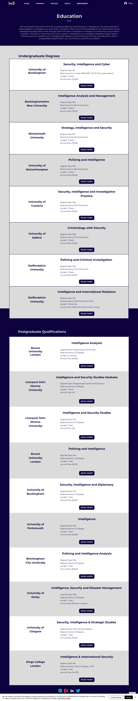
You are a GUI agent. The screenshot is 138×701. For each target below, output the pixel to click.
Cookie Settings (116, 697)
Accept (128, 697)
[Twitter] (78, 690)
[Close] (135, 697)
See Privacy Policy (64, 698)
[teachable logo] (60, 690)
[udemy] (66, 690)
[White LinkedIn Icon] (72, 690)
